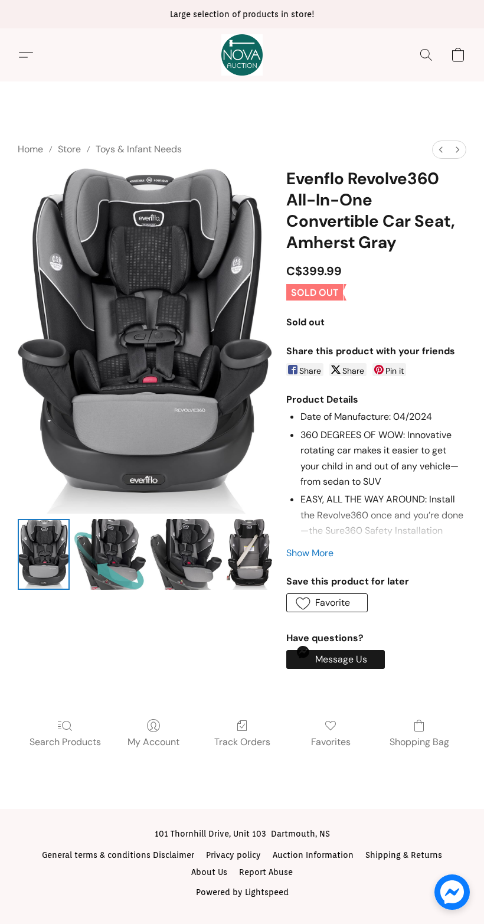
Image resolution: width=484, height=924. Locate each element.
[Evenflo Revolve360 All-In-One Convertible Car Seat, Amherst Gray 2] (186, 554)
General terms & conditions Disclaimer (118, 855)
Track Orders (242, 742)
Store (69, 149)
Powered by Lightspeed (242, 892)
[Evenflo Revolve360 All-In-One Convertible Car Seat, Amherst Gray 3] (250, 554)
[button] (242, 55)
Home (30, 149)
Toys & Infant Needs (139, 149)
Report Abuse (266, 872)
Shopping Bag (419, 742)
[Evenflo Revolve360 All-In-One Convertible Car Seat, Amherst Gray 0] (44, 554)
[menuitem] (441, 149)
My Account (153, 742)
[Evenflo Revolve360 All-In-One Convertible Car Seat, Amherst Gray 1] (110, 554)
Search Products (65, 742)
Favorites (331, 742)
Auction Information (313, 855)
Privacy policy (233, 855)
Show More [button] (309, 553)
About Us (209, 872)
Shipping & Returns (403, 855)
